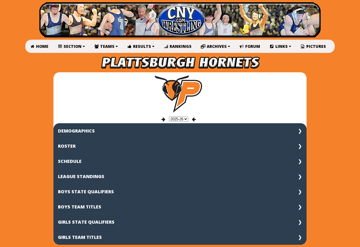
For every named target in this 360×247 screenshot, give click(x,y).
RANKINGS (180, 46)
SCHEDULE (70, 161)
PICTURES (315, 46)
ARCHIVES (217, 46)
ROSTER (67, 146)
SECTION (72, 46)
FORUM (252, 46)
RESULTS (142, 46)
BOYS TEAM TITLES (79, 207)
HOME (41, 46)
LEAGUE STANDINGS (81, 176)
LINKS (281, 46)
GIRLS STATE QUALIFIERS (86, 222)
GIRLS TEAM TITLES (80, 237)
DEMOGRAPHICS (76, 131)
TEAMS (107, 46)
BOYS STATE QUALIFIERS (86, 191)
